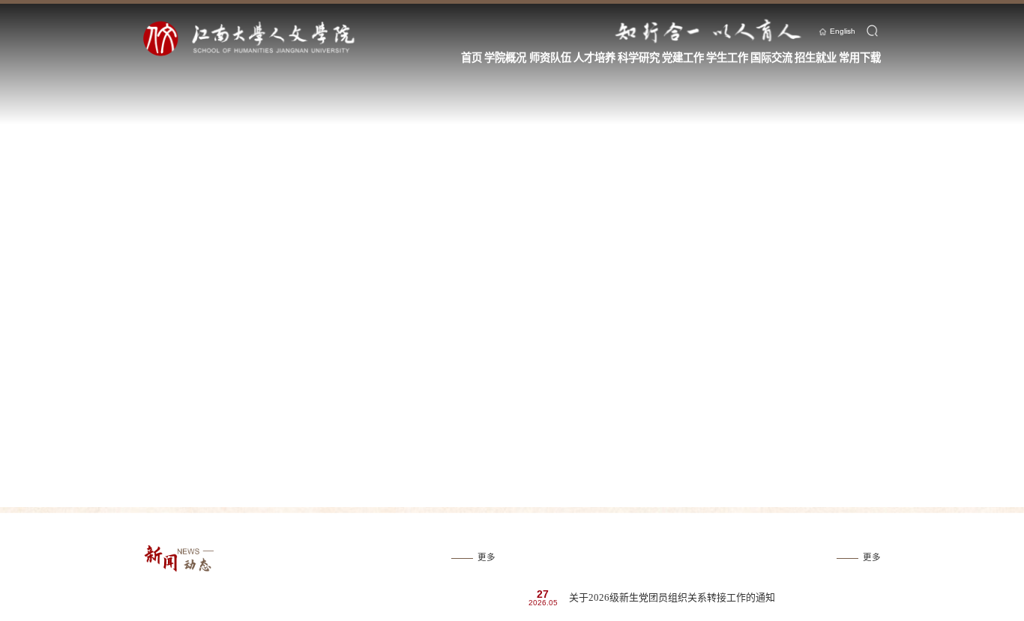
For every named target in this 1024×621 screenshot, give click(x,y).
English (842, 31)
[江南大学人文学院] (272, 38)
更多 (487, 558)
